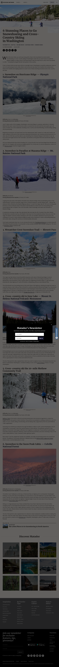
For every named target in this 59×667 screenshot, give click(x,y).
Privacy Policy (36, 341)
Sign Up (41, 338)
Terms (31, 341)
